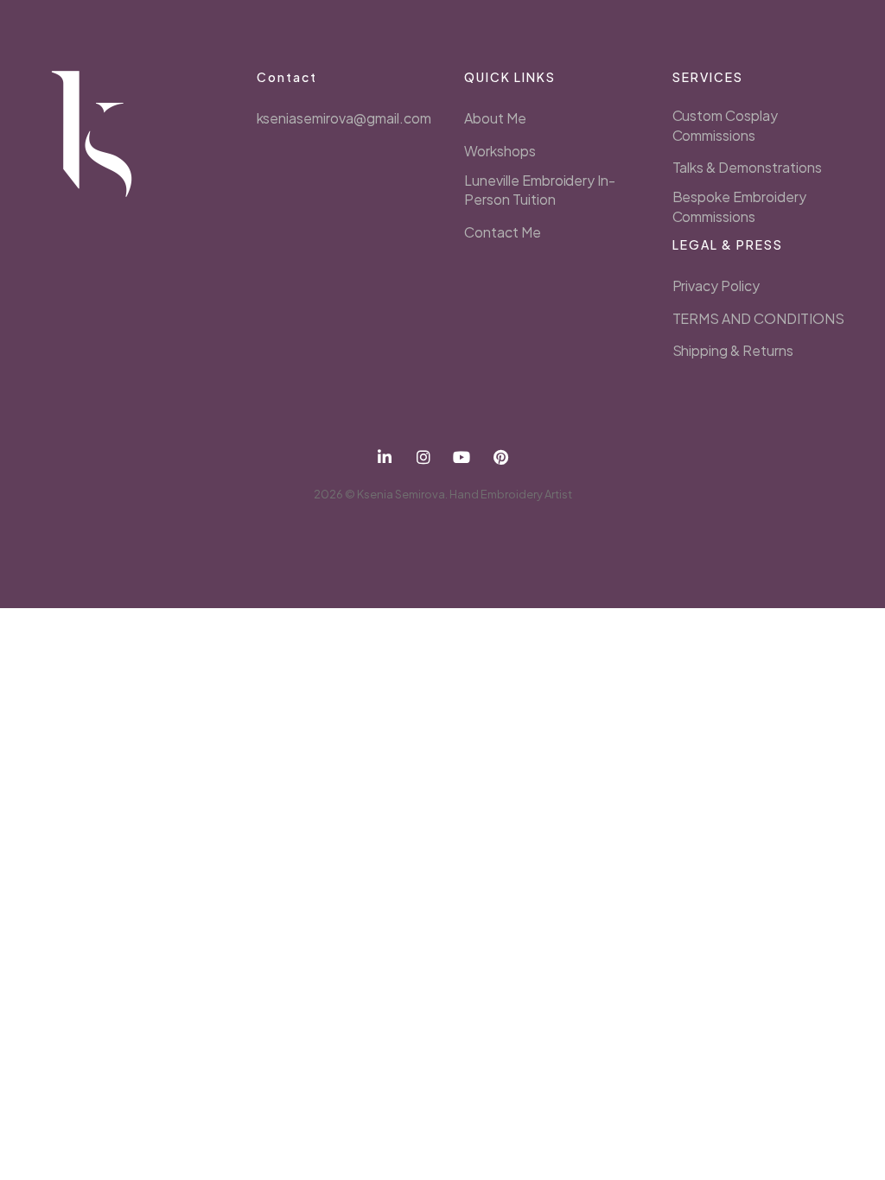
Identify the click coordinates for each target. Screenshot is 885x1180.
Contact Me (502, 232)
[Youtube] (462, 457)
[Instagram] (423, 457)
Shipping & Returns (732, 350)
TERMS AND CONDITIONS (758, 318)
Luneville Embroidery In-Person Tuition (539, 189)
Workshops (500, 151)
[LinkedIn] (385, 457)
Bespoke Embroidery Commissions (739, 206)
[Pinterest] (501, 457)
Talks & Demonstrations (747, 167)
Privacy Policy (716, 285)
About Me (495, 118)
